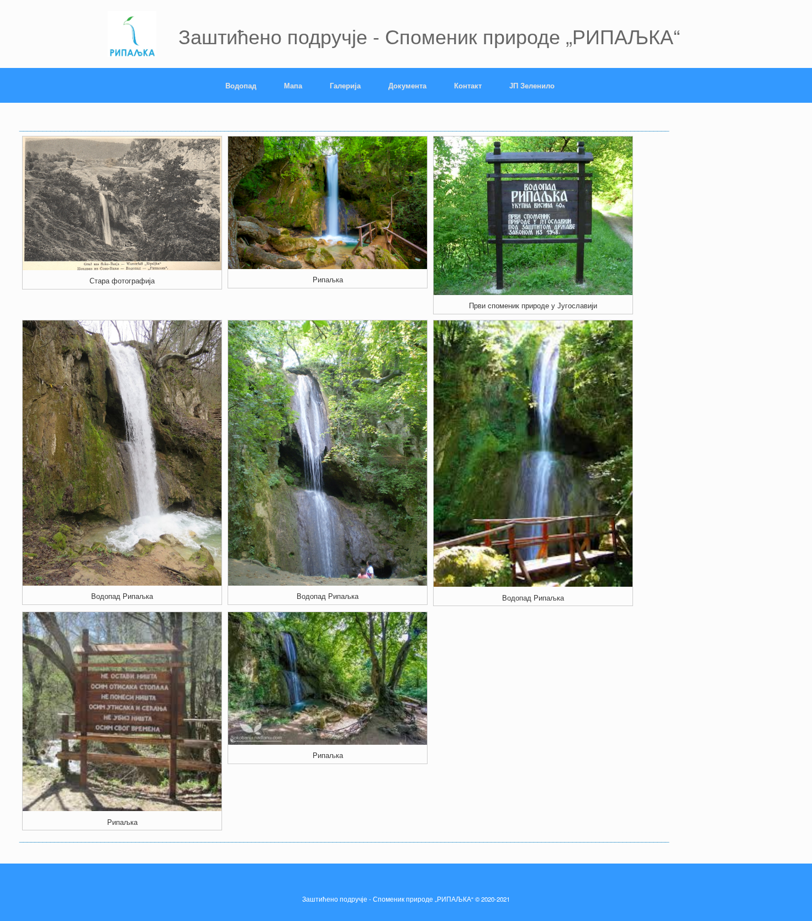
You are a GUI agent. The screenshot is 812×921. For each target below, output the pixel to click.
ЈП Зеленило (532, 85)
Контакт (468, 85)
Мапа (293, 85)
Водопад (240, 85)
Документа (407, 85)
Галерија (345, 85)
